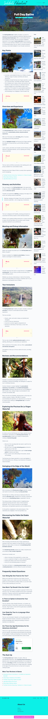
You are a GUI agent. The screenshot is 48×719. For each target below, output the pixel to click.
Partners (34, 698)
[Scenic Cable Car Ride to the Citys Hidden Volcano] (37, 158)
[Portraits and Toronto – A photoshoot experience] (37, 75)
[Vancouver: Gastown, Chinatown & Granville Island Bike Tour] (37, 231)
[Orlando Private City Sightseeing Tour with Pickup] (37, 53)
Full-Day (20, 17)
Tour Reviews (39, 2)
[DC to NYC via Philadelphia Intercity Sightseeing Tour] (37, 86)
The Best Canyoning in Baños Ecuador (12, 679)
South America (24, 17)
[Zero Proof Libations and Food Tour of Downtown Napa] (37, 99)
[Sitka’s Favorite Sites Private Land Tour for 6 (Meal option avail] (37, 182)
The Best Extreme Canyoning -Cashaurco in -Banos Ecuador (17, 175)
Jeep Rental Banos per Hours (10, 178)
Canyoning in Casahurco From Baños (12, 677)
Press (38, 698)
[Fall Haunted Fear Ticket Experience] (37, 269)
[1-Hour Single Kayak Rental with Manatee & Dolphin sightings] (37, 194)
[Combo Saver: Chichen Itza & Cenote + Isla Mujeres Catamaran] (37, 121)
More (44, 2)
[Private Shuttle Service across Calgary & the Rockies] (37, 207)
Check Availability (26, 648)
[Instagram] (5, 698)
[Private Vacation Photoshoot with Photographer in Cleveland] (37, 244)
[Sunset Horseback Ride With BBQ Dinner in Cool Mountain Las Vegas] (37, 169)
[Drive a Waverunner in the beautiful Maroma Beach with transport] (37, 134)
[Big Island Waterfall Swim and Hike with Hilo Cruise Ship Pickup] (37, 218)
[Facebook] (2, 698)
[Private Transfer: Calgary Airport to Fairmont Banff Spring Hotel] (37, 256)
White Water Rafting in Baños (10, 177)
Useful (44, 698)
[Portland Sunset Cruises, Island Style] (37, 110)
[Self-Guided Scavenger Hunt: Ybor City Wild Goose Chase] (37, 40)
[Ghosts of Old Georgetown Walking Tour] (37, 147)
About (41, 698)
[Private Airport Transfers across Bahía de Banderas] (37, 64)
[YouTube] (8, 698)
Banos (17, 17)
